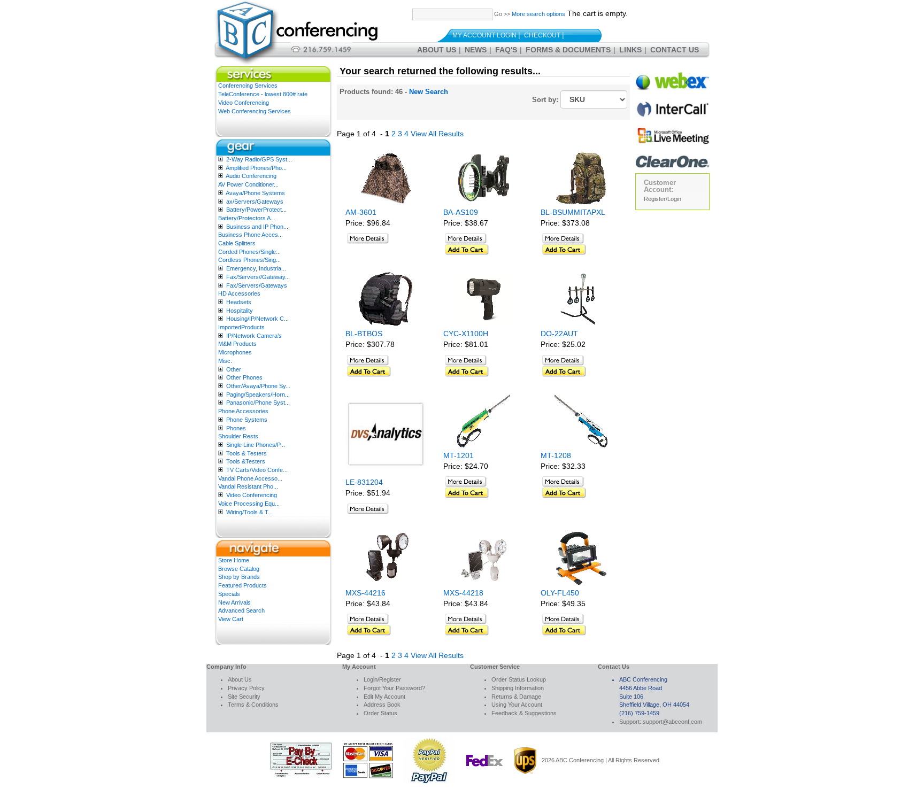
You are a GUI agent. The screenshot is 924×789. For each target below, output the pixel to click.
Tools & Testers (246, 453)
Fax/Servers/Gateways (256, 285)
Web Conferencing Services (254, 111)
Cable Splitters (237, 243)
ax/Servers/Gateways (254, 201)
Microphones (235, 352)
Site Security (244, 696)
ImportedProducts (241, 327)
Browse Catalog (238, 569)
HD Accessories (239, 293)
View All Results (437, 133)
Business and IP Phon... (257, 226)
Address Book (382, 704)
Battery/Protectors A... (246, 218)
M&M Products (237, 344)
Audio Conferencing (251, 176)
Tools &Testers (245, 461)
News (476, 49)
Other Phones (244, 377)
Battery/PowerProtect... (256, 209)
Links (630, 49)
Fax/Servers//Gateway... (258, 277)
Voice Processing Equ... (249, 503)
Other (233, 369)
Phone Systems (246, 419)
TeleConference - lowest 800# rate (262, 94)
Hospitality (239, 310)
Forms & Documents (568, 49)
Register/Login (662, 199)
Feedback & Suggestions (524, 713)
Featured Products (242, 585)
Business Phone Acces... (250, 234)
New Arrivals (234, 602)
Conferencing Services (248, 85)
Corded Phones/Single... (249, 252)
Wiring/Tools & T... (249, 512)
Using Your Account (516, 704)
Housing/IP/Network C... (257, 318)
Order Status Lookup (518, 679)
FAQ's (506, 49)
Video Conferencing (243, 102)
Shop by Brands (239, 577)
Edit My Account (384, 696)
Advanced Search (241, 610)
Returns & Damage (516, 696)
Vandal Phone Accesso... (250, 478)
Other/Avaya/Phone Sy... (258, 386)
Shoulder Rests (238, 436)
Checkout (542, 35)
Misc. (225, 361)
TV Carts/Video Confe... (257, 470)
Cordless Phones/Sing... (249, 260)
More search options (538, 14)
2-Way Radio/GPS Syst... (259, 159)
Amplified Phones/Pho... (256, 168)
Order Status (380, 713)
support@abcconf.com (672, 721)
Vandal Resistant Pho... (248, 486)
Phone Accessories (243, 411)
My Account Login (484, 35)
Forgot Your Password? (394, 688)
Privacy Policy (246, 688)
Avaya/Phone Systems (255, 193)
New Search (428, 92)
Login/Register (382, 679)
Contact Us (674, 49)
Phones (236, 428)
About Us (436, 49)
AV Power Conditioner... (248, 184)
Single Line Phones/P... (255, 445)
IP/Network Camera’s (254, 335)
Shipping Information (517, 688)
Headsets (238, 302)
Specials (229, 594)
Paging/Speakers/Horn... (258, 394)
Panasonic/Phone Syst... (258, 402)
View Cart (230, 619)
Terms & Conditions (253, 704)
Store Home (233, 560)
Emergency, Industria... (256, 268)
